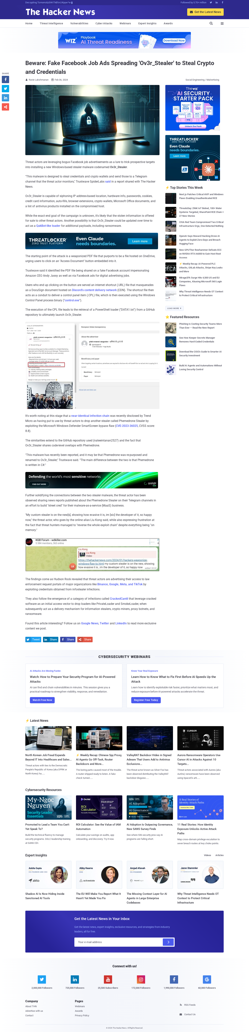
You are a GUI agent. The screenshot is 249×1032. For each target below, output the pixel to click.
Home (28, 23)
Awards (168, 23)
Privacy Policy (82, 1015)
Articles (219, 855)
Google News (89, 623)
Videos (207, 855)
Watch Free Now (42, 700)
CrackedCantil (119, 598)
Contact (29, 1015)
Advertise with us (34, 1011)
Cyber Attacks (104, 23)
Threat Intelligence (51, 23)
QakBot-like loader (48, 225)
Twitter (104, 623)
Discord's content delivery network (94, 290)
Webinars (125, 23)
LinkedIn (121, 623)
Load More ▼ (174, 308)
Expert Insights (147, 23)
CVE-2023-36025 (127, 426)
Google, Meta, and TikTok (126, 584)
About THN (31, 1006)
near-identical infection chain (90, 416)
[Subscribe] (168, 942)
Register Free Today (146, 700)
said (108, 181)
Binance (102, 584)
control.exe (72, 300)
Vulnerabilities (79, 23)
